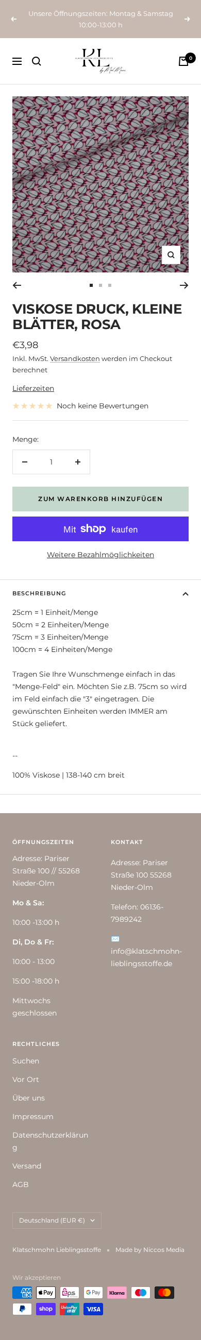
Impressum (33, 1116)
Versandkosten (75, 358)
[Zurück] (16, 285)
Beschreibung (39, 593)
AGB (20, 1184)
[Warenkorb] (183, 61)
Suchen (25, 1061)
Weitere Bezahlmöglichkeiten (100, 554)
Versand (26, 1166)
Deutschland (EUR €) (52, 1220)
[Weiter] (184, 285)
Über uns (28, 1098)
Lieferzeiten (33, 388)
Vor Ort (25, 1079)
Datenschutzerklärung (50, 1141)
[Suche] (36, 61)
